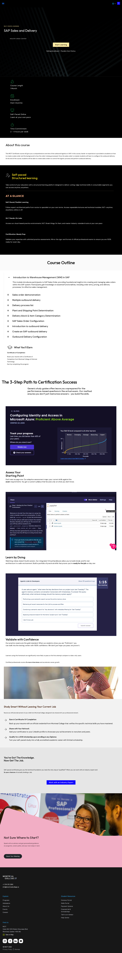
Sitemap (17, 949)
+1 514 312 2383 (8, 884)
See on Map (9, 934)
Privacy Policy (7, 949)
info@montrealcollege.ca (11, 887)
